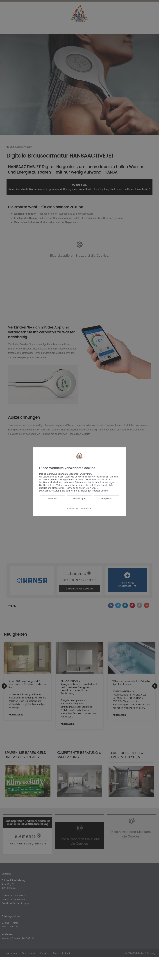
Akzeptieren (106, 498)
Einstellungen (79, 498)
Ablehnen (52, 498)
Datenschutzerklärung (50, 490)
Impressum (86, 508)
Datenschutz (72, 508)
